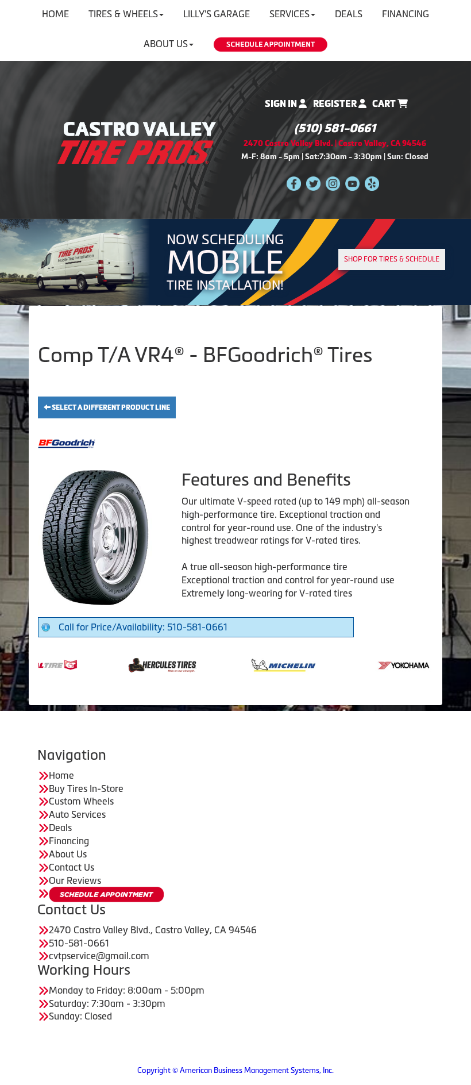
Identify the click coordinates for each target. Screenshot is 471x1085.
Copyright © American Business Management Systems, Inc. (235, 1070)
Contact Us (71, 867)
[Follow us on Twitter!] (313, 183)
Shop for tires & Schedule (391, 259)
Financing (69, 841)
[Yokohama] (367, 664)
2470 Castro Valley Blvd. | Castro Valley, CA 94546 (335, 143)
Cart (384, 104)
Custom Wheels (81, 801)
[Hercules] (125, 664)
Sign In (282, 104)
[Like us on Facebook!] (294, 183)
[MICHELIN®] (246, 664)
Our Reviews (75, 880)
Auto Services (77, 814)
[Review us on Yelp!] (372, 183)
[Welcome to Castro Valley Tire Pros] (136, 142)
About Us (166, 44)
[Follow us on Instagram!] (333, 183)
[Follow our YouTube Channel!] (352, 183)
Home (61, 775)
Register (335, 104)
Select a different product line (110, 407)
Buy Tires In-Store (86, 788)
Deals (60, 827)
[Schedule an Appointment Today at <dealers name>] (106, 894)
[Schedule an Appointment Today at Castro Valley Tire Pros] (270, 44)
